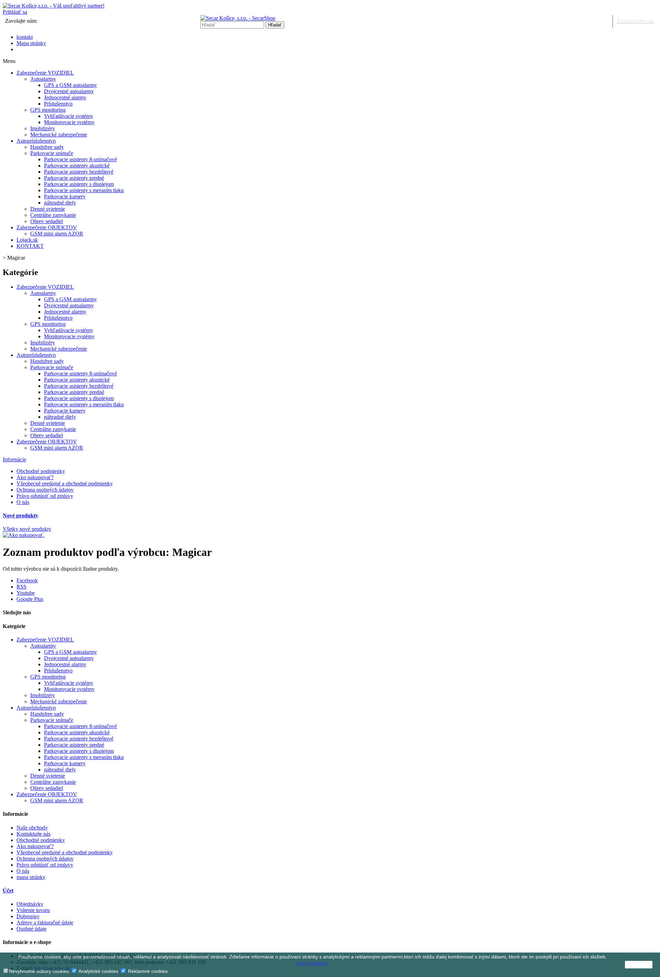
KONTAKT (30, 246)
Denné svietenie (47, 209)
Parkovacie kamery (65, 196)
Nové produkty (20, 515)
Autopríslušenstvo (36, 141)
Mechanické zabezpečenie (58, 135)
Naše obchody (32, 828)
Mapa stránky (31, 43)
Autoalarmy (43, 79)
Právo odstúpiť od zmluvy (44, 496)
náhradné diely (60, 203)
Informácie (14, 459)
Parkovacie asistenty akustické (77, 165)
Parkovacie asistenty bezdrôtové (78, 172)
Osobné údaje (31, 929)
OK (638, 964)
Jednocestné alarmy (65, 97)
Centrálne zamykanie (53, 215)
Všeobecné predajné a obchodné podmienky (64, 483)
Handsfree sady (47, 147)
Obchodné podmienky (40, 471)
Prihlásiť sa (15, 12)
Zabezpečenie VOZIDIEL (45, 73)
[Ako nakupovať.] (23, 535)
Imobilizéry (42, 128)
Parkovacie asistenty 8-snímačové (80, 159)
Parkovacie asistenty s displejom (79, 184)
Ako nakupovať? (35, 477)
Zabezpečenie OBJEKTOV (46, 227)
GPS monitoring (48, 110)
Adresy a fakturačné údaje (44, 922)
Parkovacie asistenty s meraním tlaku (84, 190)
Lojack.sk (27, 240)
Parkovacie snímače (51, 153)
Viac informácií (312, 963)
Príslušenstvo (58, 104)
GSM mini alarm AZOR (56, 234)
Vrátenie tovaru (33, 910)
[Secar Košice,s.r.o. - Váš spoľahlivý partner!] (53, 6)
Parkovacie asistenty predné (74, 178)
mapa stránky (30, 877)
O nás (22, 502)
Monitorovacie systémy (69, 122)
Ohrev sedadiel (46, 221)
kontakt (24, 37)
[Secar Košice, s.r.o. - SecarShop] (237, 18)
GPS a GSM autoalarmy (70, 85)
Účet (8, 890)
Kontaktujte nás (635, 21)
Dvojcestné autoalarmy (69, 91)
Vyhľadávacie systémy (68, 116)
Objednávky (29, 904)
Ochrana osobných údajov (45, 490)
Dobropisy (28, 916)
